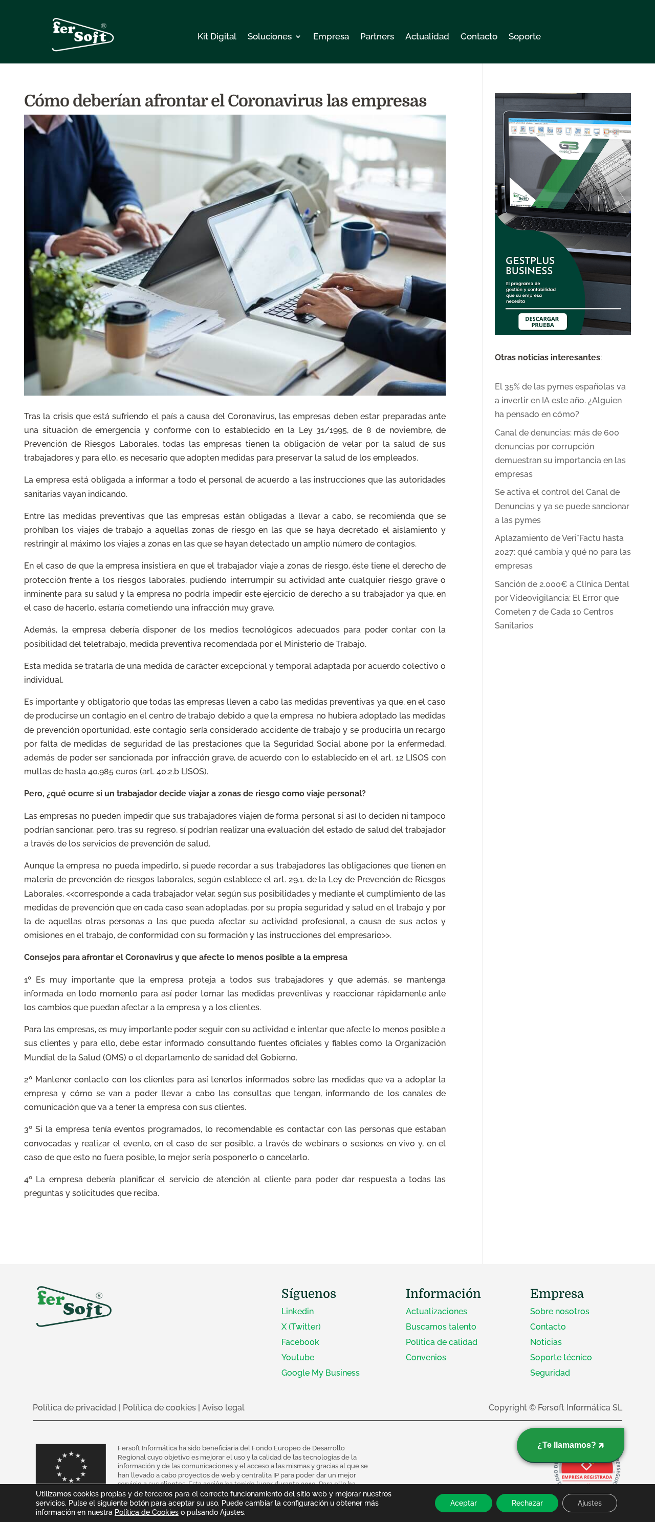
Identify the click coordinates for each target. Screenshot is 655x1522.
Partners (377, 36)
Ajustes (590, 1503)
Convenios (426, 1357)
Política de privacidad (75, 1407)
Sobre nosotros (560, 1311)
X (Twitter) (301, 1327)
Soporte (525, 36)
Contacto (479, 36)
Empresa (331, 36)
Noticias (546, 1342)
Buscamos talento (441, 1327)
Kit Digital (217, 36)
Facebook (300, 1342)
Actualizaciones (436, 1311)
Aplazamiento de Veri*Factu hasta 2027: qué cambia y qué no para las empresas (563, 552)
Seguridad (550, 1373)
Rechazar (527, 1503)
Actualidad (427, 36)
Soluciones (270, 36)
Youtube (297, 1357)
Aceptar (463, 1503)
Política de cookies (159, 1407)
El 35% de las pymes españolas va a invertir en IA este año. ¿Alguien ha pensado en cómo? (560, 400)
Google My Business (320, 1373)
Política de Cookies (147, 1512)
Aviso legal (223, 1407)
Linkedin (297, 1311)
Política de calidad (441, 1342)
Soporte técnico (561, 1357)
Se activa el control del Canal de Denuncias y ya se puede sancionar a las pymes (562, 506)
